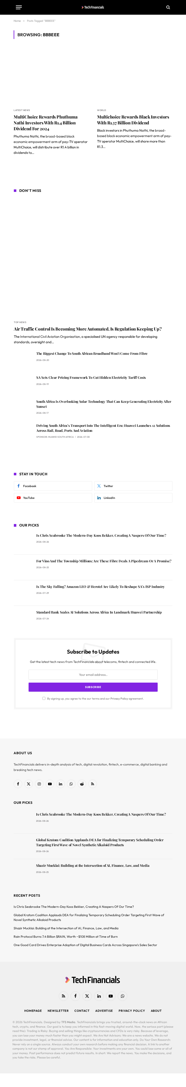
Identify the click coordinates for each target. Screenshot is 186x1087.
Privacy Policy (119, 698)
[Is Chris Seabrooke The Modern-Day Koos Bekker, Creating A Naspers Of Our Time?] (23, 542)
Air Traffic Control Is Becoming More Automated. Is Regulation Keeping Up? (88, 329)
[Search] (167, 7)
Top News (20, 322)
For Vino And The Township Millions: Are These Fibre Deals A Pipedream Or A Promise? (103, 561)
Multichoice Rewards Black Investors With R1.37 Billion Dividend (133, 120)
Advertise (104, 1010)
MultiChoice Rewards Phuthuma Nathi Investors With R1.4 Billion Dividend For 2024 (45, 122)
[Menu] (19, 7)
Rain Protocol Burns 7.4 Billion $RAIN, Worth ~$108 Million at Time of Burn (66, 937)
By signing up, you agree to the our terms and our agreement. (95, 698)
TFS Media (68, 1022)
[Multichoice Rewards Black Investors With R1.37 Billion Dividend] (134, 76)
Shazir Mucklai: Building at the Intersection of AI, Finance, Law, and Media (92, 865)
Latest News (22, 110)
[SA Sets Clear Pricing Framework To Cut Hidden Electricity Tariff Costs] (23, 384)
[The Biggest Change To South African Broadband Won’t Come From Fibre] (23, 360)
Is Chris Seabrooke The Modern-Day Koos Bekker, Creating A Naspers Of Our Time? (101, 535)
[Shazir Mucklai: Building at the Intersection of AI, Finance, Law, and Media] (23, 872)
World (101, 110)
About (156, 1010)
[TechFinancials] (93, 7)
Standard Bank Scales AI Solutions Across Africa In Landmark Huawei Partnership (99, 612)
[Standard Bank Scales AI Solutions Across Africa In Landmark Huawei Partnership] (23, 618)
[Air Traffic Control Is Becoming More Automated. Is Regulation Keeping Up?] (93, 257)
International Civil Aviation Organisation (50, 336)
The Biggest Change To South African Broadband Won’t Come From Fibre (92, 353)
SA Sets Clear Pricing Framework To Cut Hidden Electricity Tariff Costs (91, 377)
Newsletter (58, 1010)
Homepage (33, 1010)
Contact (81, 1010)
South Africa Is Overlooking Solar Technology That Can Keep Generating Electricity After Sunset (103, 403)
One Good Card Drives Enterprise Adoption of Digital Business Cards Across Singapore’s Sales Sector (85, 945)
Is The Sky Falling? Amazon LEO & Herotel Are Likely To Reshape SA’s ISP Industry (100, 586)
